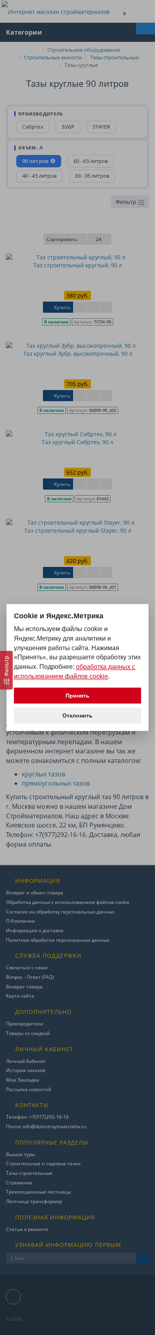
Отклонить (77, 715)
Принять (77, 695)
